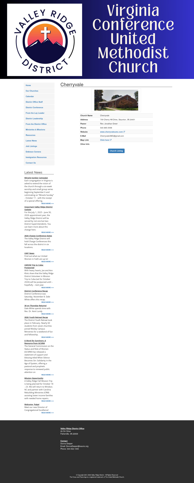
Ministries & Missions (35, 129)
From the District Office (36, 124)
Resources (30, 135)
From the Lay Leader (35, 113)
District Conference (34, 107)
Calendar (30, 96)
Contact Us (31, 162)
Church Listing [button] (116, 151)
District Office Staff (34, 102)
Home (28, 85)
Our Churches (32, 90)
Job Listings (31, 146)
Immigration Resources (36, 157)
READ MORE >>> (47, 203)
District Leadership (34, 118)
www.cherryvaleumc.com (111, 131)
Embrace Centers (33, 151)
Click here (105, 140)
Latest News (31, 140)
